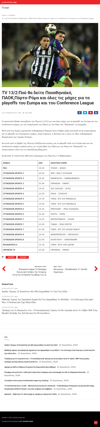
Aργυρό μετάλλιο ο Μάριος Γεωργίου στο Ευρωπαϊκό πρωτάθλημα (30, 367)
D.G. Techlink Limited (26, 421)
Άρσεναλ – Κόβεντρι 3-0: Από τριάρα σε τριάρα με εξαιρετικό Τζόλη (30, 394)
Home (4, 15)
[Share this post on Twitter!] (85, 112)
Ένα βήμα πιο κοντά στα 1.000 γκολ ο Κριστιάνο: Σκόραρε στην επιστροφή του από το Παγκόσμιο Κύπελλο (44, 372)
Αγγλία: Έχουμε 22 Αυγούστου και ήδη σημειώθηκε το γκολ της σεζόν (34, 291)
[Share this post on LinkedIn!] (96, 112)
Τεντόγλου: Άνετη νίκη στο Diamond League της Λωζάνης (26, 381)
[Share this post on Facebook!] (79, 112)
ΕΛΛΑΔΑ (11, 15)
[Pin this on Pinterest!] (90, 112)
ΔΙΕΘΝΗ (11, 257)
